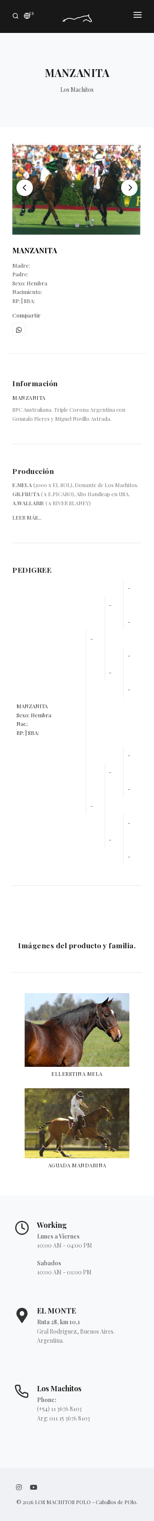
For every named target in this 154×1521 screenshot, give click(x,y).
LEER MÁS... (26, 517)
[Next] (129, 188)
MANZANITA (34, 250)
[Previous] (24, 188)
